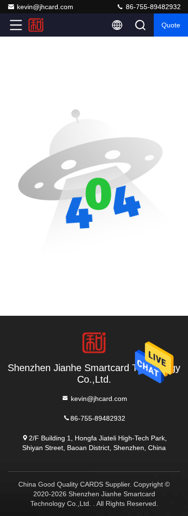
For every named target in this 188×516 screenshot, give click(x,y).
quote (170, 25)
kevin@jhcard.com (45, 7)
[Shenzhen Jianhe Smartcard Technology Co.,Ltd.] (47, 25)
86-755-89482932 (152, 7)
